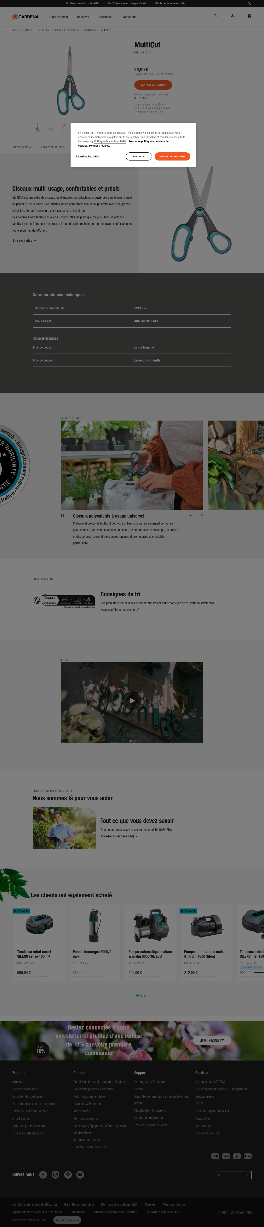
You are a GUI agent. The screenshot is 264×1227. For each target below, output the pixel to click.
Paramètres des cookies (87, 156)
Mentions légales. (99, 145)
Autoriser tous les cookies (172, 156)
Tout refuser (139, 156)
